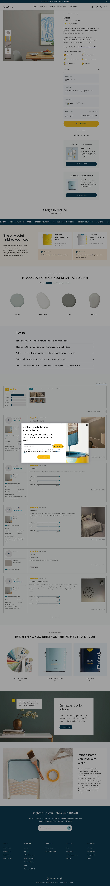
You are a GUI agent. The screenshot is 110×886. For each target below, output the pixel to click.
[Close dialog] (87, 425)
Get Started (58, 446)
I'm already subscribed (44, 457)
